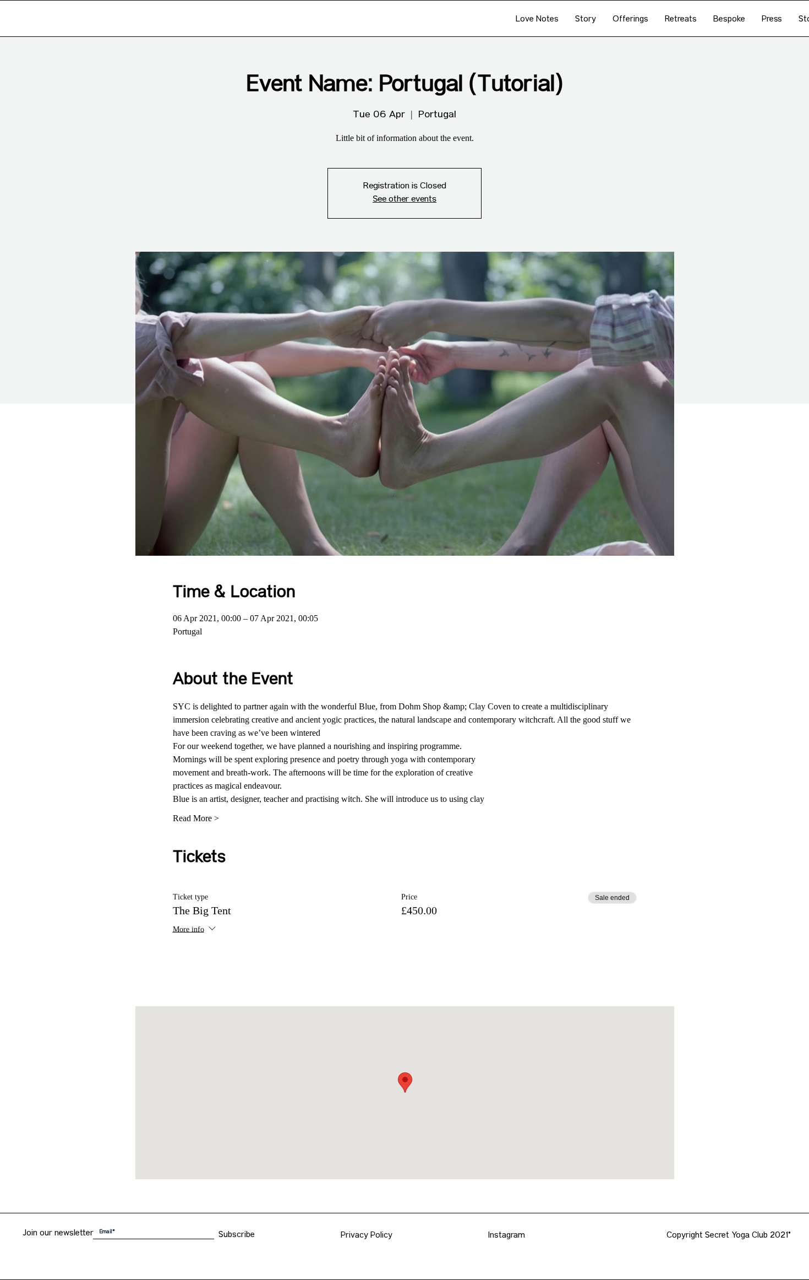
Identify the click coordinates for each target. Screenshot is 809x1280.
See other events (404, 199)
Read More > (196, 818)
